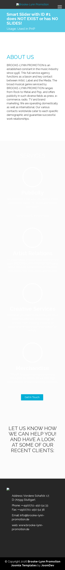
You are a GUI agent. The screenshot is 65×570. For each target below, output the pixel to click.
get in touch (32, 397)
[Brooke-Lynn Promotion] (32, 4)
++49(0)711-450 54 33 (34, 505)
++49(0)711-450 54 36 (31, 509)
